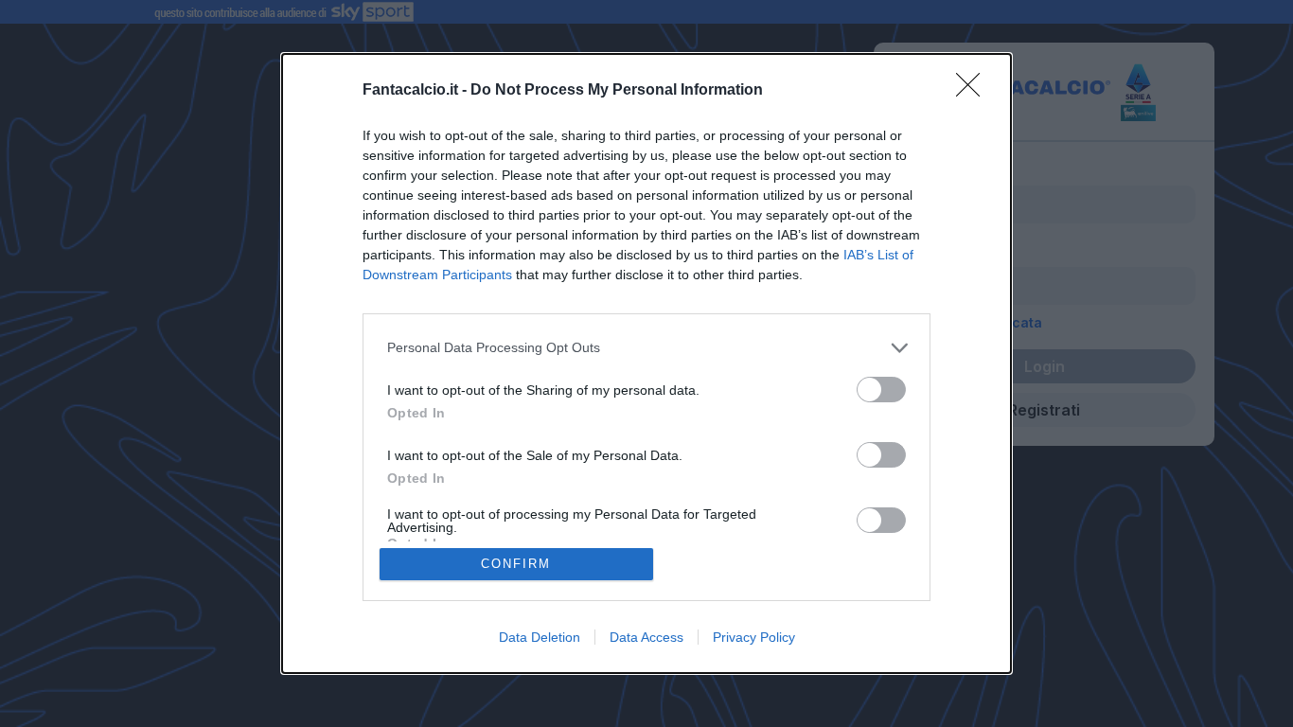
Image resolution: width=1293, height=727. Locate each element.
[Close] (974, 91)
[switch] (881, 389)
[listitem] (646, 348)
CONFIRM (516, 564)
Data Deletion (539, 637)
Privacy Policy (754, 637)
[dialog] (646, 363)
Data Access (646, 637)
